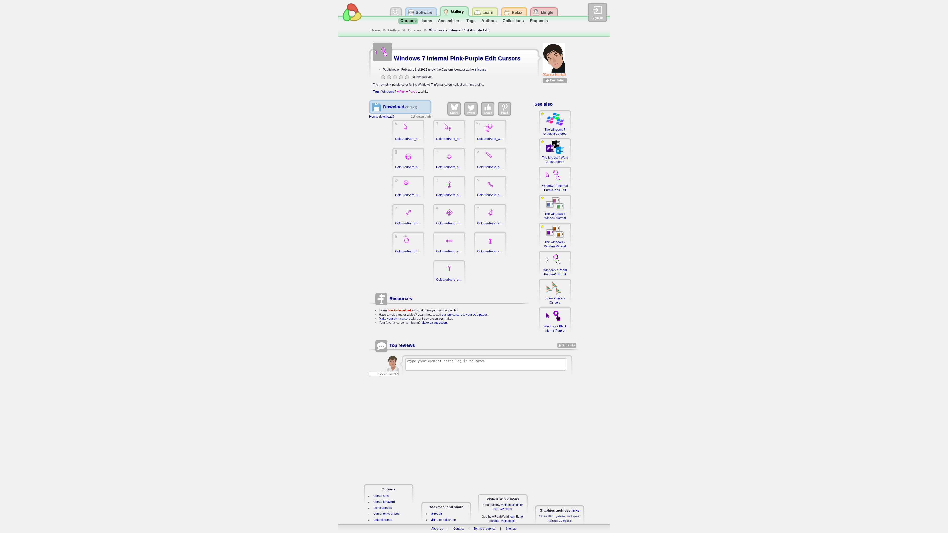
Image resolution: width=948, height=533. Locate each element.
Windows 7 (388, 91)
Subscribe (568, 345)
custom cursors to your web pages (465, 314)
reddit (438, 513)
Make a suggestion (434, 322)
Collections (513, 21)
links (575, 510)
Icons (427, 21)
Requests (539, 21)
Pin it (504, 112)
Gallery (394, 30)
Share (454, 112)
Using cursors (382, 508)
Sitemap (511, 528)
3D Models (565, 520)
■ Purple (411, 91)
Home (375, 30)
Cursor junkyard (384, 502)
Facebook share (445, 520)
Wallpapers (573, 516)
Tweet (471, 112)
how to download (399, 310)
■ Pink (401, 91)
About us (437, 528)
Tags (470, 21)
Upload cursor (382, 520)
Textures (553, 520)
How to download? (381, 116)
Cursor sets (381, 496)
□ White (423, 91)
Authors (489, 21)
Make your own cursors (394, 318)
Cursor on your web (386, 513)
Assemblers (449, 21)
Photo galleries (556, 516)
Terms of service (484, 528)
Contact (458, 528)
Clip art (543, 516)
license (481, 69)
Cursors (408, 21)
